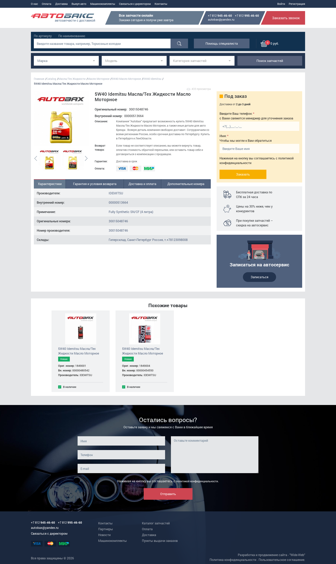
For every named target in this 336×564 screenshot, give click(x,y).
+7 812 (220, 15)
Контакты (161, 4)
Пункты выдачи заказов (160, 541)
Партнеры (105, 529)
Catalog (51, 79)
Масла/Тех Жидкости (72, 79)
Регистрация (297, 4)
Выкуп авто (79, 4)
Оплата (46, 4)
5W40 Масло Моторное (126, 79)
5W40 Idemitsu (152, 79)
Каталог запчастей (156, 523)
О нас (34, 4)
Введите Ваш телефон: (236, 113)
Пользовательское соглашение (281, 560)
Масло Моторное (98, 79)
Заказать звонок (286, 18)
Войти (281, 4)
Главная (39, 79)
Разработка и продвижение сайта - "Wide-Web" (271, 555)
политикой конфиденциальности (197, 481)
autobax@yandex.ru (221, 19)
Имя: (223, 136)
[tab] (50, 184)
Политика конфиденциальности (233, 560)
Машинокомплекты (102, 4)
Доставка (61, 4)
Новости (104, 535)
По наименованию (71, 36)
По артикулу (43, 36)
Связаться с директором (135, 4)
